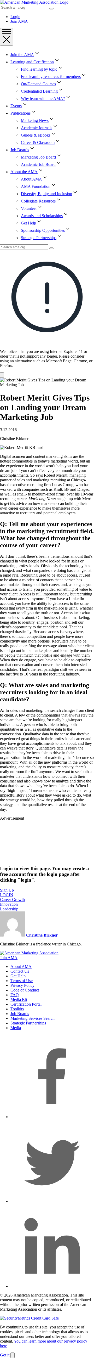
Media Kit (18, 999)
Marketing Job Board (38, 157)
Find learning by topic (39, 69)
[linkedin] (52, 1286)
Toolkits (17, 1009)
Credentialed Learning (39, 91)
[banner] (47, 314)
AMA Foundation (35, 186)
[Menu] (6, 37)
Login (15, 16)
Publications (20, 113)
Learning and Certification (32, 62)
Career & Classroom (38, 142)
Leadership (9, 909)
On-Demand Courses (38, 84)
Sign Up (7, 890)
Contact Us (19, 971)
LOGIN (6, 895)
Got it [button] (5, 1355)
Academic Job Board (38, 164)
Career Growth (12, 899)
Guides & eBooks (35, 135)
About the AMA (24, 172)
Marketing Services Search (32, 1018)
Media (15, 1027)
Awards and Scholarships (42, 215)
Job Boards (19, 150)
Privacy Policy (22, 985)
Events (16, 106)
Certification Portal (26, 1004)
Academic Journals (36, 128)
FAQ (14, 995)
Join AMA (19, 21)
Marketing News (35, 120)
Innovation (9, 904)
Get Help (28, 223)
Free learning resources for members (51, 76)
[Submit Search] (51, 8)
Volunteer (29, 208)
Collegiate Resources (38, 201)
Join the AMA (22, 54)
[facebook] (52, 1116)
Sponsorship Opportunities (43, 230)
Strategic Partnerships (38, 237)
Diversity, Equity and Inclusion (46, 193)
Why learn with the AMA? (43, 98)
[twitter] (52, 1201)
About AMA (31, 179)
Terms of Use (21, 980)
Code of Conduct (24, 990)
